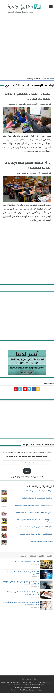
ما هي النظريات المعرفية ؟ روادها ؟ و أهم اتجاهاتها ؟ (34, 513)
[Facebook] (34, 389)
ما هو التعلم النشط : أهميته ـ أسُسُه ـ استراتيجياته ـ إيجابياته (34, 520)
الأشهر (41, 556)
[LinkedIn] (20, 389)
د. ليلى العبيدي (44, 104)
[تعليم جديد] (24, 8)
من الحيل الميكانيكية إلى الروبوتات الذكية (37, 497)
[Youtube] (16, 389)
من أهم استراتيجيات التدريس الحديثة (39, 490)
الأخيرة (49, 556)
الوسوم (23, 556)
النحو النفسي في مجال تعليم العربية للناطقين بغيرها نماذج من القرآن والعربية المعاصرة (20, 603)
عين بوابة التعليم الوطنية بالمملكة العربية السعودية (33, 505)
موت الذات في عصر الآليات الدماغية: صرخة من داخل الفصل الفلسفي (21, 572)
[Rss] (38, 389)
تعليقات (33, 556)
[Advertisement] (27, 44)
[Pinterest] (25, 389)
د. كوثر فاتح (46, 173)
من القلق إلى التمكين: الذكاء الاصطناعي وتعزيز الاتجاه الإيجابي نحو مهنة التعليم (23, 593)
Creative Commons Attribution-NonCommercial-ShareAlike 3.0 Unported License (27, 683)
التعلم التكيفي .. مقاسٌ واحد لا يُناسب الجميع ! (35, 534)
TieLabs (40, 689)
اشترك (27, 470)
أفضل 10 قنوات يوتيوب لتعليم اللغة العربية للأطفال (34, 526)
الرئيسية (48, 78)
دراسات (21, 104)
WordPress (24, 689)
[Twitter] (29, 389)
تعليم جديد (49, 682)
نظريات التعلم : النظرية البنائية (41, 541)
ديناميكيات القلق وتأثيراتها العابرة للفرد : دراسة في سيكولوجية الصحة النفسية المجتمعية (21, 582)
